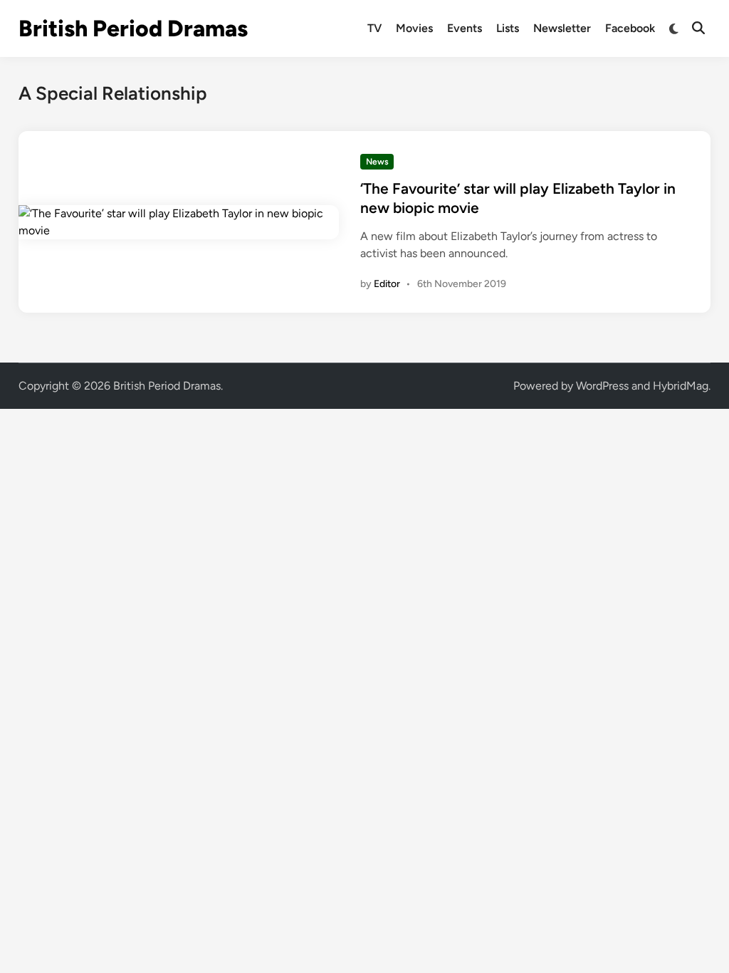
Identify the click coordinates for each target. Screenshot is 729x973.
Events (464, 28)
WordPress (602, 385)
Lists (507, 28)
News (377, 162)
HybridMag (680, 385)
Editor (387, 284)
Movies (414, 28)
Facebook (630, 28)
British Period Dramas (133, 28)
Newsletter (562, 28)
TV (374, 28)
